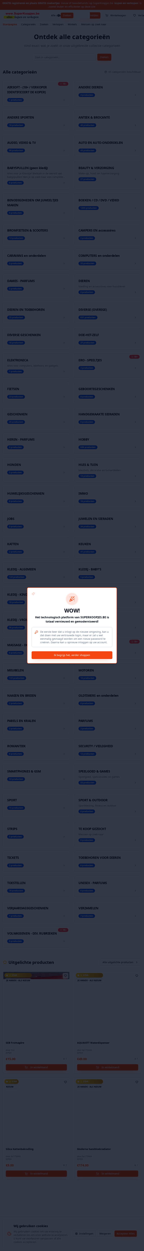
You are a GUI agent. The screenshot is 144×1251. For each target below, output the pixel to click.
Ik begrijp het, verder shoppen (72, 655)
